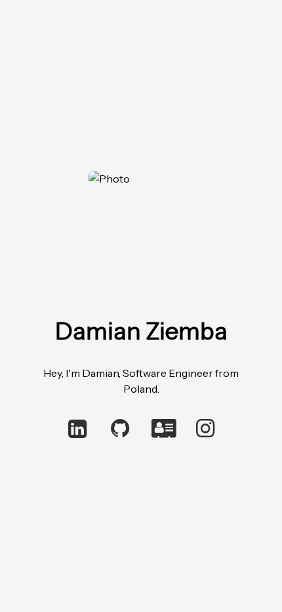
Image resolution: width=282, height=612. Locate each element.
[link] (77, 429)
